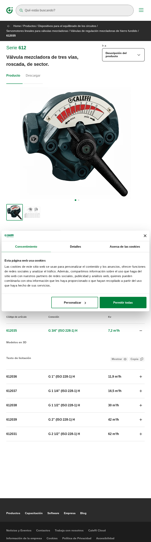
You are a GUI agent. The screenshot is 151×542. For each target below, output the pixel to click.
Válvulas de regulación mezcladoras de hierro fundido (103, 30)
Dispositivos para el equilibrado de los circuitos (67, 25)
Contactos (43, 530)
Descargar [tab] (33, 75)
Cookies (52, 538)
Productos (29, 25)
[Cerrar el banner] (145, 235)
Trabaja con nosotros (69, 530)
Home (17, 25)
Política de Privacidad (76, 538)
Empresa (70, 513)
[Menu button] (141, 10)
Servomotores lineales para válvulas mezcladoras (37, 30)
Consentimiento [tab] (26, 246)
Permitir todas (123, 302)
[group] (14, 212)
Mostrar (117, 359)
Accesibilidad (105, 538)
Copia (134, 359)
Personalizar (72, 302)
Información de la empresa (24, 538)
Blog (83, 513)
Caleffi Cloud (97, 530)
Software (53, 513)
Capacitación (34, 513)
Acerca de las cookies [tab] (125, 246)
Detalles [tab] (75, 246)
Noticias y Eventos (18, 530)
